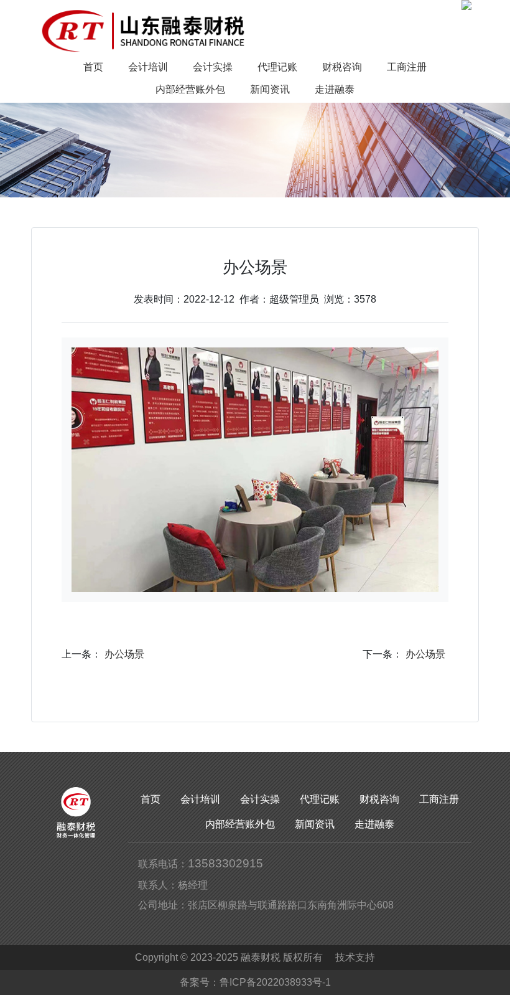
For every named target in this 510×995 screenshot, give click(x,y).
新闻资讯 (315, 824)
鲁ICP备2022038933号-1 (275, 982)
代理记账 (320, 799)
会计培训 (200, 799)
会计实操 (260, 799)
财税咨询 (379, 799)
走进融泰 (374, 824)
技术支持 (355, 957)
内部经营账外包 (240, 824)
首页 (150, 799)
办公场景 (124, 654)
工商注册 (439, 799)
